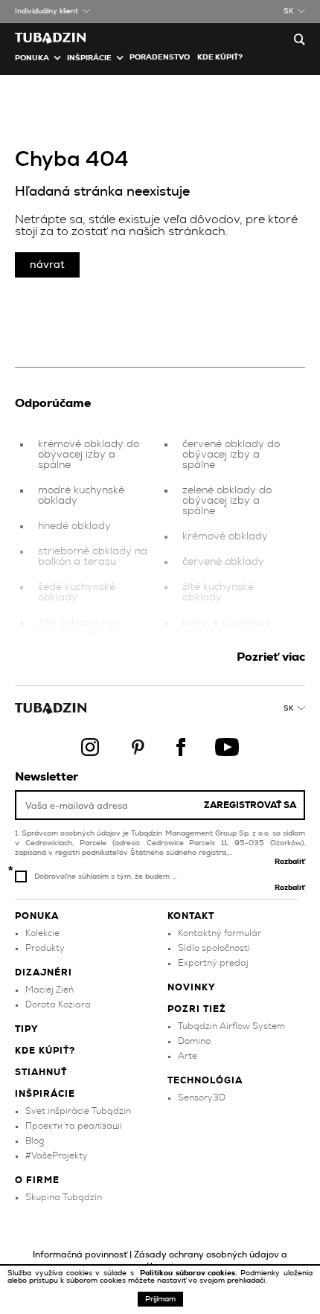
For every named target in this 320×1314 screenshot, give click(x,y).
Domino (194, 1040)
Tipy (27, 1029)
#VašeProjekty (56, 1155)
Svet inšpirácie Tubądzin (78, 1110)
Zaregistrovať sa (250, 805)
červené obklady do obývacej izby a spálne (231, 454)
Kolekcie (42, 933)
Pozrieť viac (271, 657)
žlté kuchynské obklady (218, 592)
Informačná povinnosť (80, 1254)
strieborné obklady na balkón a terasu (92, 556)
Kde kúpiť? (220, 57)
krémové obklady (225, 536)
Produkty (45, 947)
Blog (34, 1140)
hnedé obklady (74, 526)
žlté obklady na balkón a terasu (77, 628)
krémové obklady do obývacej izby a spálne (88, 454)
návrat (47, 265)
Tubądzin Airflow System (231, 1026)
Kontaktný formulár (219, 933)
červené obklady (223, 562)
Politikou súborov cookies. (190, 1273)
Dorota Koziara (58, 1004)
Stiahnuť (41, 1072)
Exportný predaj (213, 962)
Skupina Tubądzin (63, 1197)
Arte (187, 1055)
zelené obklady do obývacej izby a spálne (227, 500)
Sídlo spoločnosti (214, 947)
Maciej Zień (49, 989)
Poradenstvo (159, 57)
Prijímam (160, 1299)
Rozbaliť (290, 861)
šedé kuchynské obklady (76, 592)
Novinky (191, 987)
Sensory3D (201, 1097)
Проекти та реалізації (73, 1125)
